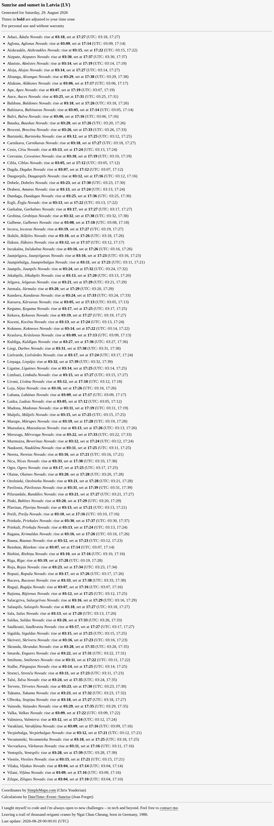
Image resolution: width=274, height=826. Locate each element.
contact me (169, 808)
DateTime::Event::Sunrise (49, 796)
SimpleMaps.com (41, 790)
